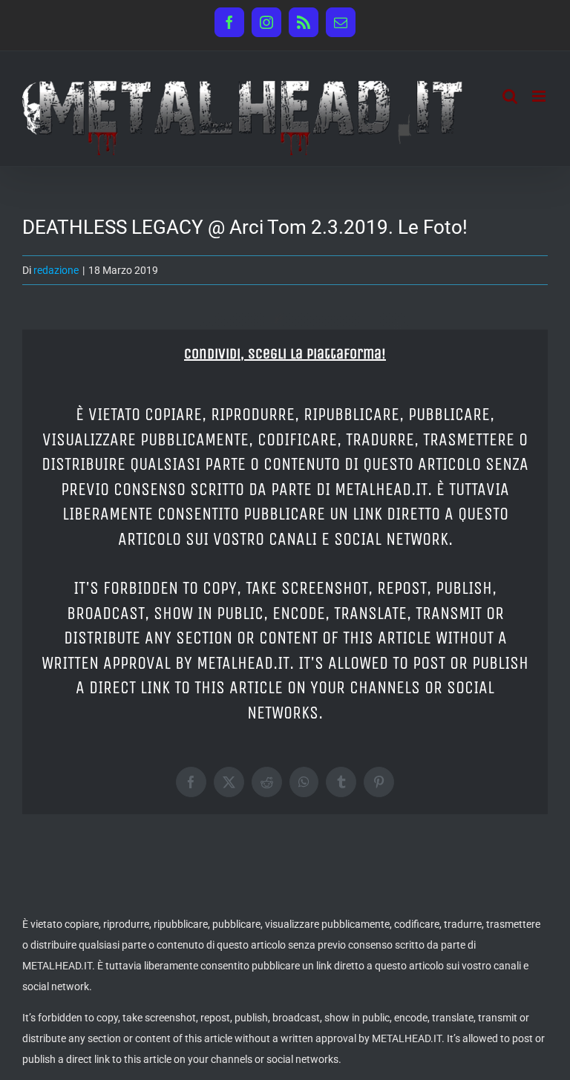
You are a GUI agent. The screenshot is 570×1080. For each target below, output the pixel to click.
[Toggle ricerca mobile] (509, 96)
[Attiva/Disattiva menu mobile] (540, 96)
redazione (56, 270)
